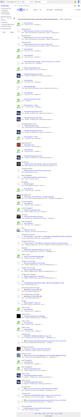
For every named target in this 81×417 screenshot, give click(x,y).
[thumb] (20, 9)
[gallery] (23, 9)
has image (4, 10)
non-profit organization (8, 24)
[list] (17, 9)
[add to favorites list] (22, 23)
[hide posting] (41, 24)
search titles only (6, 8)
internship (4, 22)
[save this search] (78, 5)
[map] (26, 9)
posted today (5, 12)
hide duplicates (6, 14)
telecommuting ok (6, 26)
